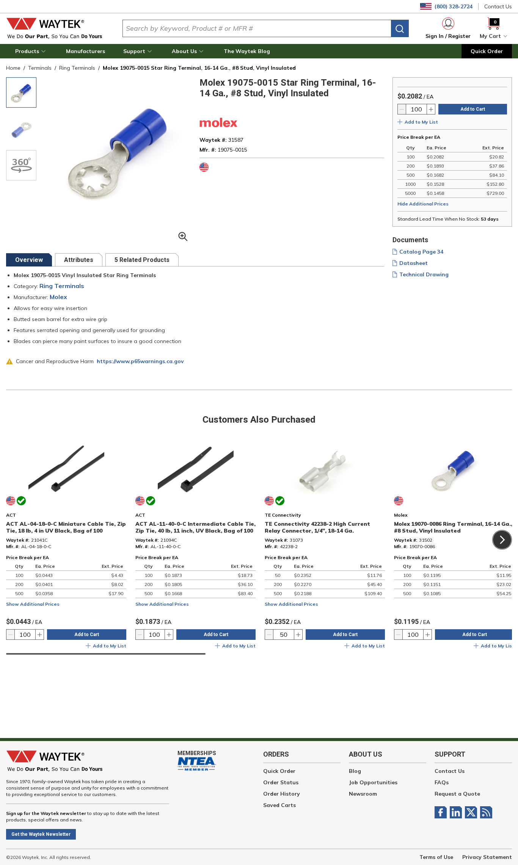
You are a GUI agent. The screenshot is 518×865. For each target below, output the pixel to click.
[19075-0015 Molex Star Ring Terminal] (21, 92)
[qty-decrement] (402, 109)
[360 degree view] (21, 165)
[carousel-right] (502, 540)
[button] (31, 51)
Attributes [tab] (78, 259)
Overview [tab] (29, 259)
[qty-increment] (431, 109)
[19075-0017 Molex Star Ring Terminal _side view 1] (21, 129)
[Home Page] (58, 28)
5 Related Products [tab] (142, 259)
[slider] (106, 654)
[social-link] (442, 812)
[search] (399, 28)
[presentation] (29, 259)
